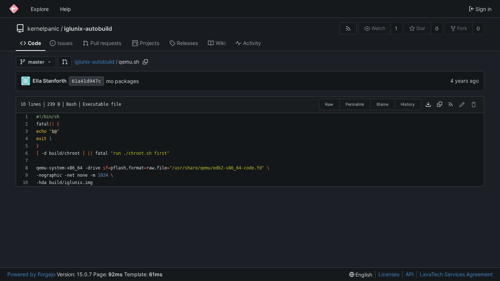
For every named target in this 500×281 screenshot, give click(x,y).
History (408, 104)
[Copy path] (145, 62)
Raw (329, 104)
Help (65, 9)
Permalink (355, 104)
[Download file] (428, 104)
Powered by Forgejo (31, 274)
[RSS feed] (348, 28)
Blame (382, 104)
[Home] (14, 8)
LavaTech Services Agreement (456, 274)
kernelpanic (43, 28)
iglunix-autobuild (88, 28)
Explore (40, 9)
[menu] (361, 274)
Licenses (388, 274)
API (410, 274)
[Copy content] (439, 104)
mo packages (122, 81)
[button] (65, 61)
